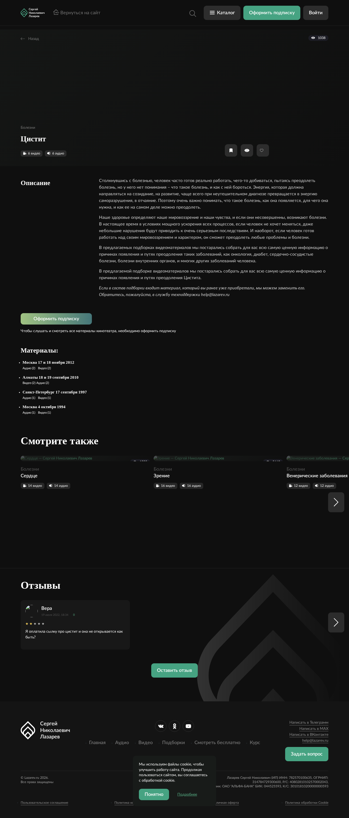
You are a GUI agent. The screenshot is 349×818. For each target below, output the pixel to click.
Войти (316, 12)
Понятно (154, 794)
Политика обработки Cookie (306, 802)
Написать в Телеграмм (308, 722)
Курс (255, 742)
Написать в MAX (313, 729)
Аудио (122, 742)
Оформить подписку (272, 12)
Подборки (173, 742)
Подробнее (187, 794)
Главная (97, 742)
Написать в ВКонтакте (308, 735)
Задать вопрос (307, 754)
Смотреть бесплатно (217, 742)
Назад (33, 39)
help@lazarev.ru (315, 740)
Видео (145, 742)
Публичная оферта (224, 802)
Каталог (226, 12)
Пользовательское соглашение (44, 802)
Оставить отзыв (174, 670)
